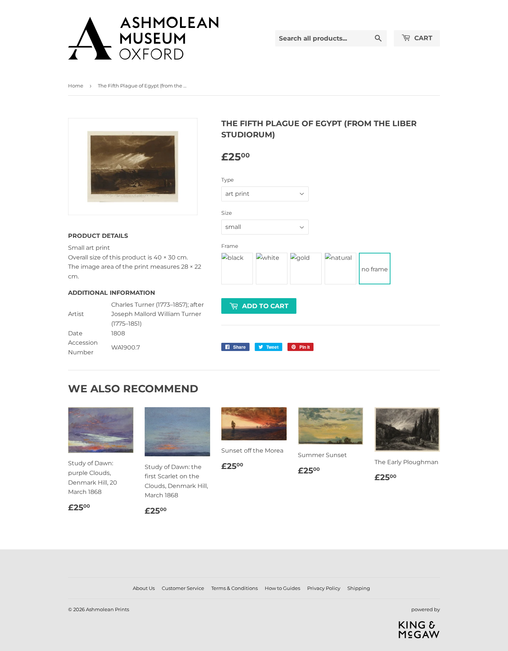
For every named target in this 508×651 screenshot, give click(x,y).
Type (227, 179)
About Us (144, 588)
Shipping (358, 588)
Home (75, 86)
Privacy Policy (323, 588)
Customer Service (183, 588)
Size (226, 213)
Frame (229, 246)
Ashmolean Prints (107, 609)
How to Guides (282, 588)
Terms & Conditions (234, 588)
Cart (422, 38)
